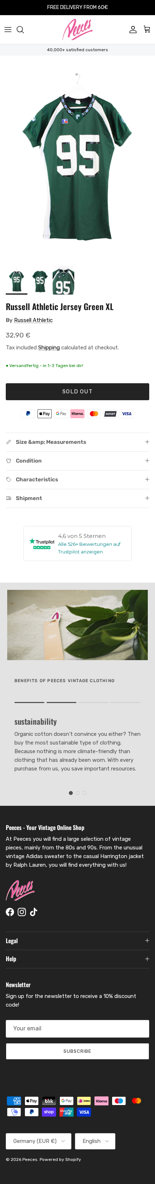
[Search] (24, 29)
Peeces (29, 1159)
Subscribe (77, 1051)
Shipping (49, 347)
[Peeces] (77, 29)
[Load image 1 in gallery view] (77, 159)
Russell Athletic (33, 320)
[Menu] (8, 29)
